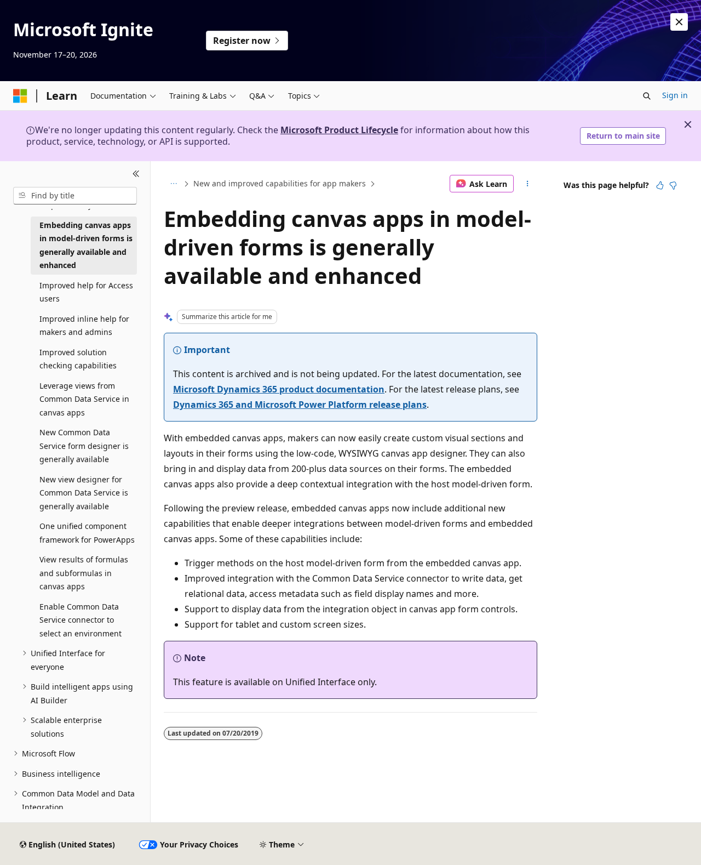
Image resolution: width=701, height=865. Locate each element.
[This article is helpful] (659, 185)
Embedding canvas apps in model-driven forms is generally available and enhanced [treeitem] (86, 245)
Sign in (675, 95)
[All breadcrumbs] (173, 183)
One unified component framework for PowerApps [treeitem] (87, 533)
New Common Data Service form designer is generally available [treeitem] (84, 445)
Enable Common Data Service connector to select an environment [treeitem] (80, 620)
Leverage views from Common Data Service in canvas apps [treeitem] (84, 399)
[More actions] (527, 183)
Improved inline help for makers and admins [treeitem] (84, 326)
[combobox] (75, 195)
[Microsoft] (20, 96)
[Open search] (647, 96)
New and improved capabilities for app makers (279, 183)
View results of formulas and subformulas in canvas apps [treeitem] (83, 572)
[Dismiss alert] (679, 22)
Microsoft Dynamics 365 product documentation (278, 389)
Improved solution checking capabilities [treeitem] (78, 359)
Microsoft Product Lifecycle (339, 130)
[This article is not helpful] (673, 185)
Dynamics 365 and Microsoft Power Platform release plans (300, 405)
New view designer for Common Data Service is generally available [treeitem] (83, 492)
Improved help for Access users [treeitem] (86, 292)
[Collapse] (136, 174)
